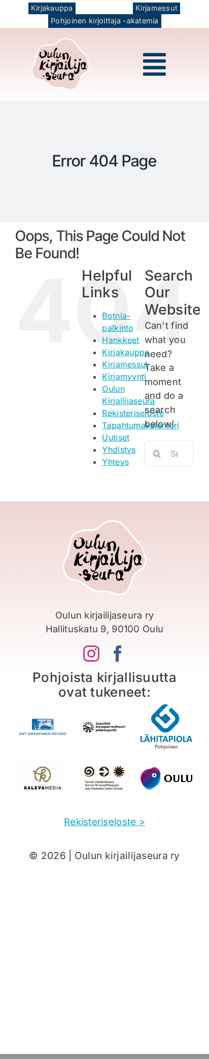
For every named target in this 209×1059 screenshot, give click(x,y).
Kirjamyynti (124, 376)
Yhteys (115, 462)
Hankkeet (120, 340)
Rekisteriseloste (132, 413)
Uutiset (115, 437)
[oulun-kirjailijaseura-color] (60, 42)
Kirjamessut (125, 364)
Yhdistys (118, 450)
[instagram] (91, 653)
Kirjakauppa (125, 352)
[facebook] (118, 653)
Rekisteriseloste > (104, 821)
